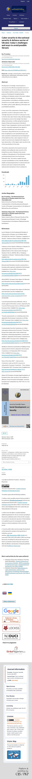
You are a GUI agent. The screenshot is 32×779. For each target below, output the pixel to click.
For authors (12, 22)
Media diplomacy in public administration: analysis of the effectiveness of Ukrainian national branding (17, 569)
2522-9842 (15, 680)
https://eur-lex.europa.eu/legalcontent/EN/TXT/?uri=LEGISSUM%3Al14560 (15, 322)
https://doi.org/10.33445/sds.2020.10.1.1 (15, 70)
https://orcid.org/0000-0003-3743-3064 (11, 66)
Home (8, 15)
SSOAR (23, 535)
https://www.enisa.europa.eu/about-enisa (13, 283)
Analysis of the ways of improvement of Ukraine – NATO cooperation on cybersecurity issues (17, 563)
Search (16, 28)
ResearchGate (13, 535)
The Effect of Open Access (13, 546)
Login (28, 1)
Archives (21, 15)
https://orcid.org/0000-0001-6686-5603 (11, 59)
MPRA (18, 535)
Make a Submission (9, 601)
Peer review (24, 18)
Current (15, 15)
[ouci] (11, 639)
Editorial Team (7, 18)
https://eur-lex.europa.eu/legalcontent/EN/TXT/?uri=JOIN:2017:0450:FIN (12, 355)
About (15, 18)
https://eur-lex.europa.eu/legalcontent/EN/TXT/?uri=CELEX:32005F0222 (13, 310)
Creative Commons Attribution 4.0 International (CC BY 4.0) (14, 721)
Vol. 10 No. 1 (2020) (18, 32)
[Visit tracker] (14, 758)
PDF (5, 433)
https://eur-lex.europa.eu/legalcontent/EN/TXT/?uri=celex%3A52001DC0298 (12, 273)
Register (23, 1)
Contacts (21, 22)
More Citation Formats (8, 462)
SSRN (8, 535)
